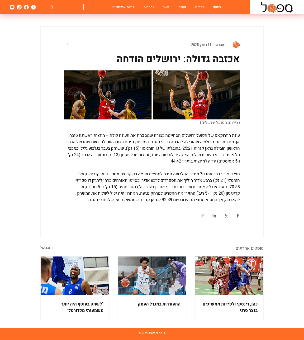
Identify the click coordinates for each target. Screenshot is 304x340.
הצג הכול (46, 247)
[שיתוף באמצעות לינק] (202, 215)
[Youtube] (12, 7)
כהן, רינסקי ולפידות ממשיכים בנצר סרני (230, 307)
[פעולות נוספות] (67, 45)
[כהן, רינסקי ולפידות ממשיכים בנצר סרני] (229, 275)
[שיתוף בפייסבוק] (237, 215)
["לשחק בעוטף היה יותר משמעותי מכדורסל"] (75, 275)
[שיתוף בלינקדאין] (214, 215)
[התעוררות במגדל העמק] (152, 275)
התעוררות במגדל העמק (159, 304)
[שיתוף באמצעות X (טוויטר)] (226, 215)
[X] (33, 7)
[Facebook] (26, 7)
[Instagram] (19, 7)
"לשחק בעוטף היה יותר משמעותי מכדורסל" (82, 307)
